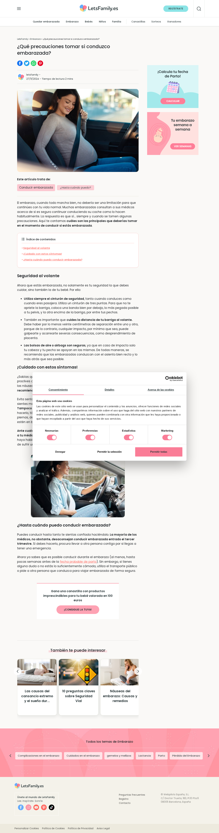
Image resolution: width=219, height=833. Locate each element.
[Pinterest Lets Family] (44, 807)
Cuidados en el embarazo (83, 755)
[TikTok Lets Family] (51, 807)
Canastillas (138, 21)
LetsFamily (22, 39)
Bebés (89, 21)
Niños (102, 21)
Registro (123, 799)
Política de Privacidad (80, 828)
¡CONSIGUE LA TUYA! (78, 610)
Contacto (125, 803)
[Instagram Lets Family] (28, 807)
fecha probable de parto (78, 562)
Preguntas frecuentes (132, 794)
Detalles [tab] (109, 389)
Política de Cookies (53, 828)
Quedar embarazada (46, 21)
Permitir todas (158, 451)
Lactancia (144, 755)
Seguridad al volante (36, 248)
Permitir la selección (109, 451)
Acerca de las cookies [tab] (161, 389)
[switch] (90, 437)
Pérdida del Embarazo (186, 755)
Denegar (60, 451)
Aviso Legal (103, 828)
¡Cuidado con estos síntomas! (42, 254)
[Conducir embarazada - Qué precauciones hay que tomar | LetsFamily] (99, 6)
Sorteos (156, 21)
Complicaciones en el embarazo (38, 755)
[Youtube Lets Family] (36, 807)
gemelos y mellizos (119, 755)
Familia (116, 21)
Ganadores (174, 21)
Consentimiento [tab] (58, 389)
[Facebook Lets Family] (21, 807)
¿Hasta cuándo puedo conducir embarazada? (52, 259)
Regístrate (176, 8)
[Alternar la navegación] (19, 7)
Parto (161, 755)
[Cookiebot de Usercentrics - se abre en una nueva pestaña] (168, 378)
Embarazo (72, 21)
